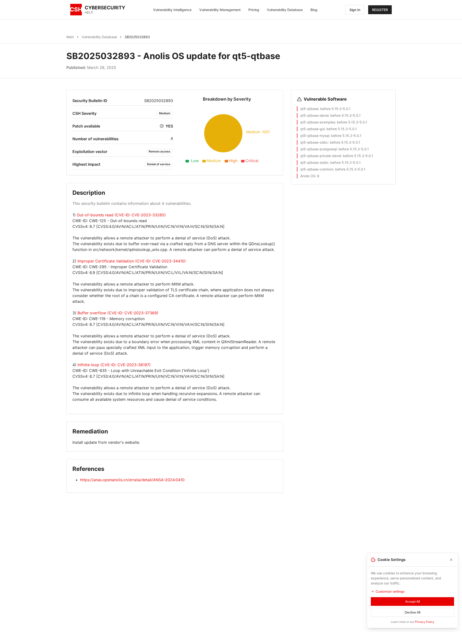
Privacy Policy (424, 622)
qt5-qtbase (309, 109)
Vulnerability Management (220, 10)
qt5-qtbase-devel (314, 115)
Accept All (412, 601)
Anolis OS (307, 176)
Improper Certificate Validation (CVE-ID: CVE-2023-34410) (131, 261)
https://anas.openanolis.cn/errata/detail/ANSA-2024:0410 (132, 479)
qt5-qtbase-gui (312, 129)
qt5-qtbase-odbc (314, 142)
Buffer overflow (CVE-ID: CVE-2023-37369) (117, 312)
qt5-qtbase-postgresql (318, 149)
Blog (313, 10)
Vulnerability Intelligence (172, 10)
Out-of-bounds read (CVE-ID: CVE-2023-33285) (121, 215)
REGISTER (380, 10)
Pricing (253, 10)
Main (70, 37)
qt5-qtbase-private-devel (320, 156)
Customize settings (390, 591)
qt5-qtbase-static (314, 162)
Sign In (354, 10)
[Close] (451, 560)
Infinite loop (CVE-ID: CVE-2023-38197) (114, 364)
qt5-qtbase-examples (317, 122)
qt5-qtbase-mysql (314, 136)
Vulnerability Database (285, 10)
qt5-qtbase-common (316, 169)
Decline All (412, 612)
